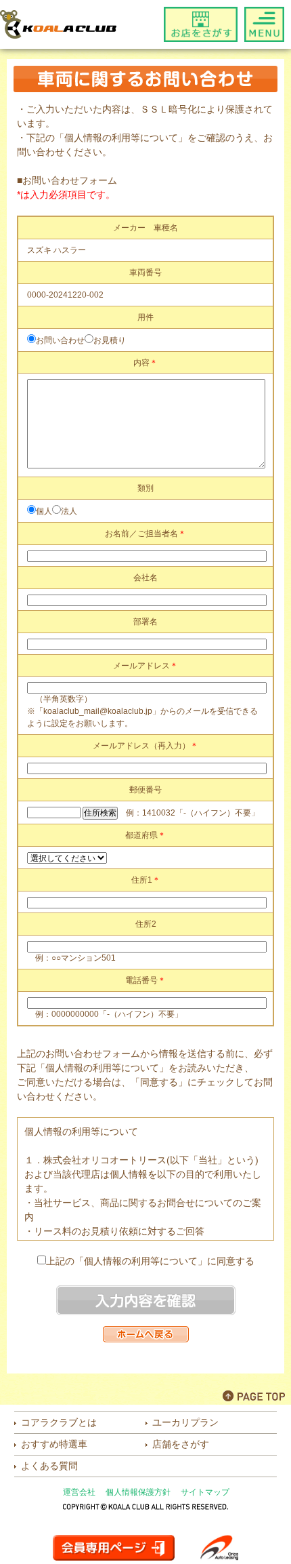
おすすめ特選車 (54, 1444)
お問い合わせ (60, 340)
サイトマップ (205, 1491)
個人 (44, 511)
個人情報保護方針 (138, 1491)
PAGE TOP (254, 1395)
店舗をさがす (180, 1444)
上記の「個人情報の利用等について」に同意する (150, 1261)
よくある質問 (49, 1465)
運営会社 (79, 1491)
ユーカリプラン (185, 1422)
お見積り (109, 340)
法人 (69, 511)
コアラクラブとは (59, 1422)
